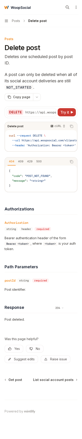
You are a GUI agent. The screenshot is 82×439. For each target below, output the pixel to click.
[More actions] (76, 7)
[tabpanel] (41, 178)
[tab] (12, 161)
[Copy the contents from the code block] (71, 126)
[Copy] (52, 112)
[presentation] (40, 112)
